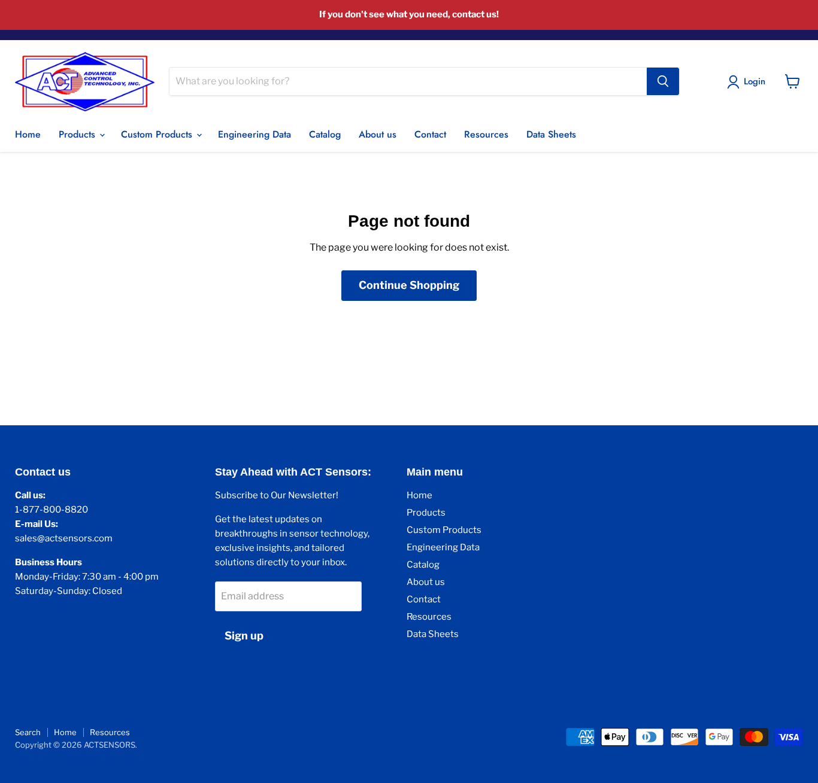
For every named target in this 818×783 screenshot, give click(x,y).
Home (28, 134)
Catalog (325, 134)
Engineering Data (254, 134)
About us (377, 134)
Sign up (244, 635)
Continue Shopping (409, 285)
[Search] (663, 81)
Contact (430, 134)
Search (28, 732)
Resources (486, 134)
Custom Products (158, 134)
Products (78, 134)
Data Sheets (551, 134)
